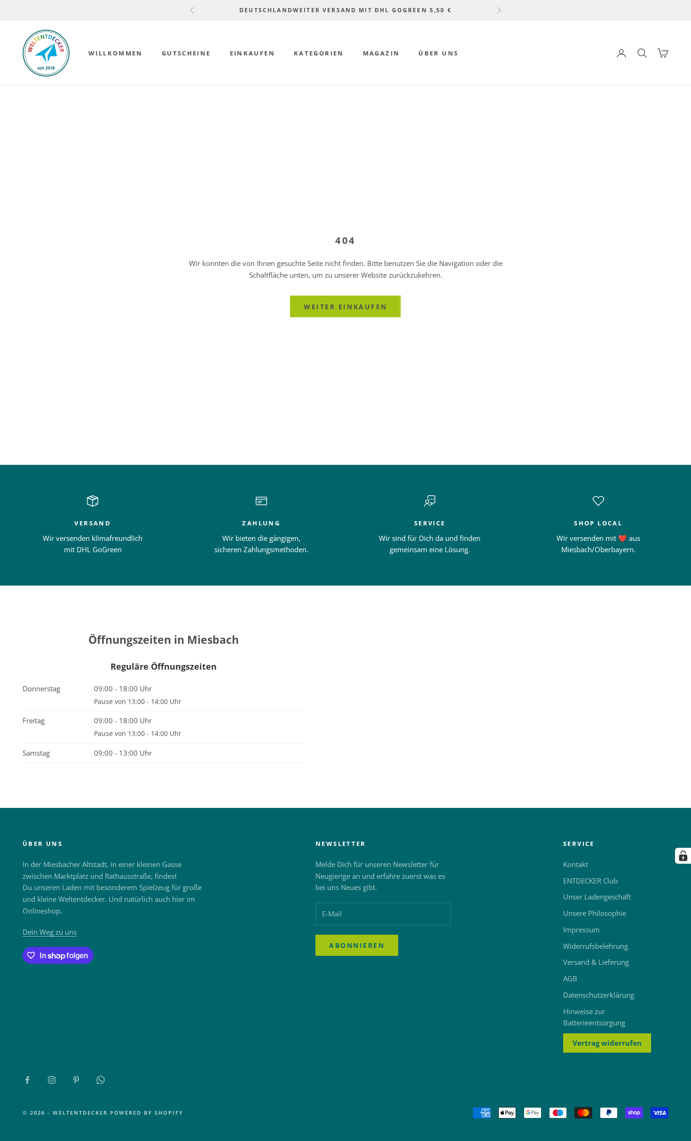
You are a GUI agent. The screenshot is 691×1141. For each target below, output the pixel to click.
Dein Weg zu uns (50, 932)
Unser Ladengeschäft (597, 896)
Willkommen (115, 53)
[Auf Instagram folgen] (51, 1080)
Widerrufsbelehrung (595, 946)
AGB (570, 978)
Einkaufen (252, 53)
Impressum (581, 929)
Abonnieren (357, 945)
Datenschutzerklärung (598, 995)
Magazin (381, 53)
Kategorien (319, 53)
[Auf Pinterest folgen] (76, 1080)
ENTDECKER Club (590, 880)
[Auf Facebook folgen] (27, 1080)
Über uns (438, 53)
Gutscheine (186, 53)
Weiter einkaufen (345, 306)
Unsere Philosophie (594, 913)
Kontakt (575, 864)
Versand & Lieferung (596, 962)
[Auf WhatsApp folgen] (100, 1080)
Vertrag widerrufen (607, 1042)
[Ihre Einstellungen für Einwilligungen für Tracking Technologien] (683, 856)
